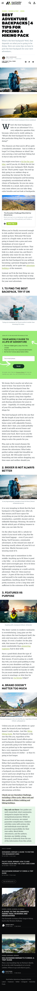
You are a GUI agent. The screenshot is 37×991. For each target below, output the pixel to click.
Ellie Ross (9, 971)
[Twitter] (29, 62)
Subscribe (32, 981)
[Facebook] (25, 62)
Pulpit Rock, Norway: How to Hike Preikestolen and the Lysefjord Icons (18, 863)
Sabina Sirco (10, 924)
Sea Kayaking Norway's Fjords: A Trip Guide (17, 872)
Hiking (22, 11)
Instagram (24, 981)
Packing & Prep (13, 11)
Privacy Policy (20, 372)
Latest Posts (4, 983)
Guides (4, 11)
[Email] (33, 62)
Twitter (18, 981)
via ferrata (17, 678)
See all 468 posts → (9, 881)
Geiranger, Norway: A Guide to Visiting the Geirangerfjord (18, 853)
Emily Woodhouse (11, 57)
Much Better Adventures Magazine (16, 979)
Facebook (11, 981)
